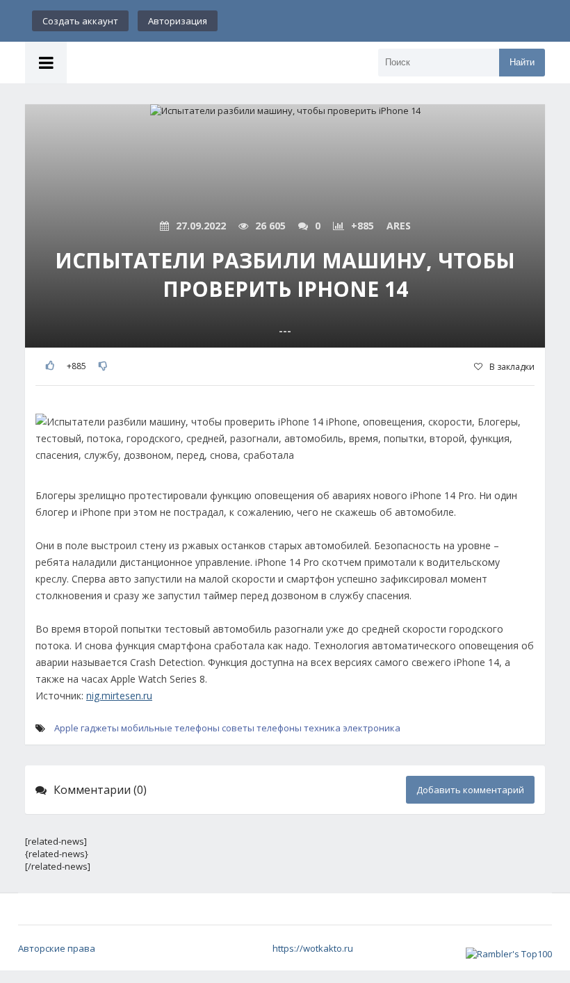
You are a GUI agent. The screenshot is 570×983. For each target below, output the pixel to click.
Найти (522, 62)
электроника (371, 728)
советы (238, 728)
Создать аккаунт (80, 21)
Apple (66, 728)
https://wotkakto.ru (312, 948)
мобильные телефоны (170, 728)
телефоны (279, 728)
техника (322, 728)
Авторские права (56, 948)
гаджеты (100, 728)
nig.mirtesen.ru (119, 695)
